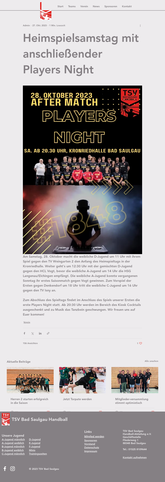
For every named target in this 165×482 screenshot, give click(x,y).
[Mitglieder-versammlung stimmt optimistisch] (134, 380)
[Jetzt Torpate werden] (82, 380)
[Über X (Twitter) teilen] (32, 333)
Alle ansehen (151, 361)
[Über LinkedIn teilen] (40, 333)
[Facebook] (5, 469)
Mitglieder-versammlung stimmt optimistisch (131, 401)
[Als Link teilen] (48, 333)
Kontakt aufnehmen (135, 457)
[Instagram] (13, 469)
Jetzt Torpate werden (77, 399)
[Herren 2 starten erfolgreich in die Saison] (30, 380)
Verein (27, 322)
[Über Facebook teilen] (24, 333)
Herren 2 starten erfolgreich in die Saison (29, 401)
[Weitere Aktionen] (140, 25)
